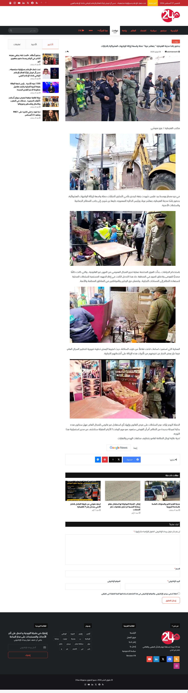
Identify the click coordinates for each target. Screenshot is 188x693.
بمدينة (73, 638)
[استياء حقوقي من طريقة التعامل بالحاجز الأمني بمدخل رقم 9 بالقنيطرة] (83, 491)
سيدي (69, 643)
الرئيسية (174, 30)
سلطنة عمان (79, 643)
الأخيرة (34, 44)
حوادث (115, 30)
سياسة (153, 30)
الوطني (64, 633)
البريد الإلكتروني (174, 581)
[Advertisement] (64, 15)
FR (80, 30)
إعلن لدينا (132, 642)
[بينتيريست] (105, 460)
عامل (60, 643)
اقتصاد (143, 30)
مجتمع (164, 30)
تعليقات (17, 44)
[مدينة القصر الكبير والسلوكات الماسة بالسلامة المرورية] (162, 491)
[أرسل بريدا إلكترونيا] (166, 51)
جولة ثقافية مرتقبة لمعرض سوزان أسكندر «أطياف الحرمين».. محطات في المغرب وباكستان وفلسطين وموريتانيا (24, 100)
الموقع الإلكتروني (114, 581)
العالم (133, 30)
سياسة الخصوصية (129, 651)
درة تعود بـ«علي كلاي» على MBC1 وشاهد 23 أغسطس (26, 113)
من (67, 648)
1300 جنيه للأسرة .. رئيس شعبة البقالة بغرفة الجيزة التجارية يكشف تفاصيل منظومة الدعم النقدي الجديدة (108, 3)
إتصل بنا (133, 646)
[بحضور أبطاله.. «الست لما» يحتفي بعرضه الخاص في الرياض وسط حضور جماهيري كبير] (51, 59)
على (88, 648)
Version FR (131, 655)
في (82, 648)
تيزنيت (65, 638)
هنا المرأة (103, 30)
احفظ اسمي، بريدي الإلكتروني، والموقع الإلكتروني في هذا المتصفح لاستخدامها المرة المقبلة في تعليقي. (139, 593)
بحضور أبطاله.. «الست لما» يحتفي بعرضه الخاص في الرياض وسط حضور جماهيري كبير (24, 58)
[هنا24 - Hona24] (170, 15)
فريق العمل (131, 637)
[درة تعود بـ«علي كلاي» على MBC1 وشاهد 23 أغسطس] (51, 115)
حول (88, 643)
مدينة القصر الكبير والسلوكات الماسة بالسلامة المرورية (166, 505)
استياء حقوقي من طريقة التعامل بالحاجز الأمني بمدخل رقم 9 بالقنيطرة (85, 505)
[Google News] (119, 448)
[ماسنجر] (98, 460)
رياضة (124, 30)
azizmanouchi (172, 51)
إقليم (80, 633)
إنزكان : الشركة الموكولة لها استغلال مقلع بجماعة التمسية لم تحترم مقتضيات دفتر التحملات (124, 506)
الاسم (177, 568)
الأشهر (50, 44)
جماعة (57, 638)
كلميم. (74, 648)
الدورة (73, 633)
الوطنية (87, 638)
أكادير (88, 633)
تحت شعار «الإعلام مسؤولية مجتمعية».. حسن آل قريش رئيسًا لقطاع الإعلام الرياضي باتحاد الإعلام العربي (24, 72)
